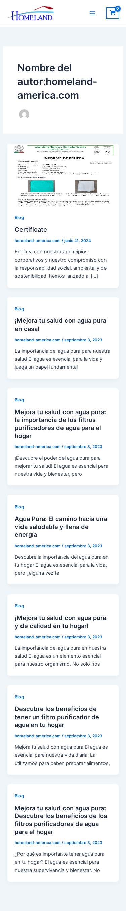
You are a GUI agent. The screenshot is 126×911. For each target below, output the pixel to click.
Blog (19, 217)
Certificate (31, 229)
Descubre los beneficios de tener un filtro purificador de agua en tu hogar (57, 716)
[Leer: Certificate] (62, 174)
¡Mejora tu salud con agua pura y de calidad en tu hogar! (60, 622)
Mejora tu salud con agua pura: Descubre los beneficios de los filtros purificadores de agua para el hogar (61, 819)
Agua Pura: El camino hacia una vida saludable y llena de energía (61, 526)
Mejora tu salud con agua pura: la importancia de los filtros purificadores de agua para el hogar (60, 423)
